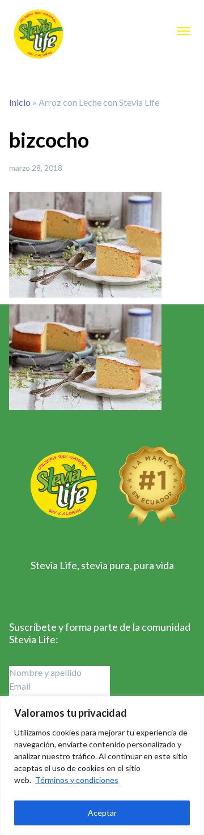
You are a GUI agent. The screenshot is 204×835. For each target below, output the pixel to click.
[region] (102, 765)
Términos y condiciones (76, 780)
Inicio (20, 102)
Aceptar (102, 812)
